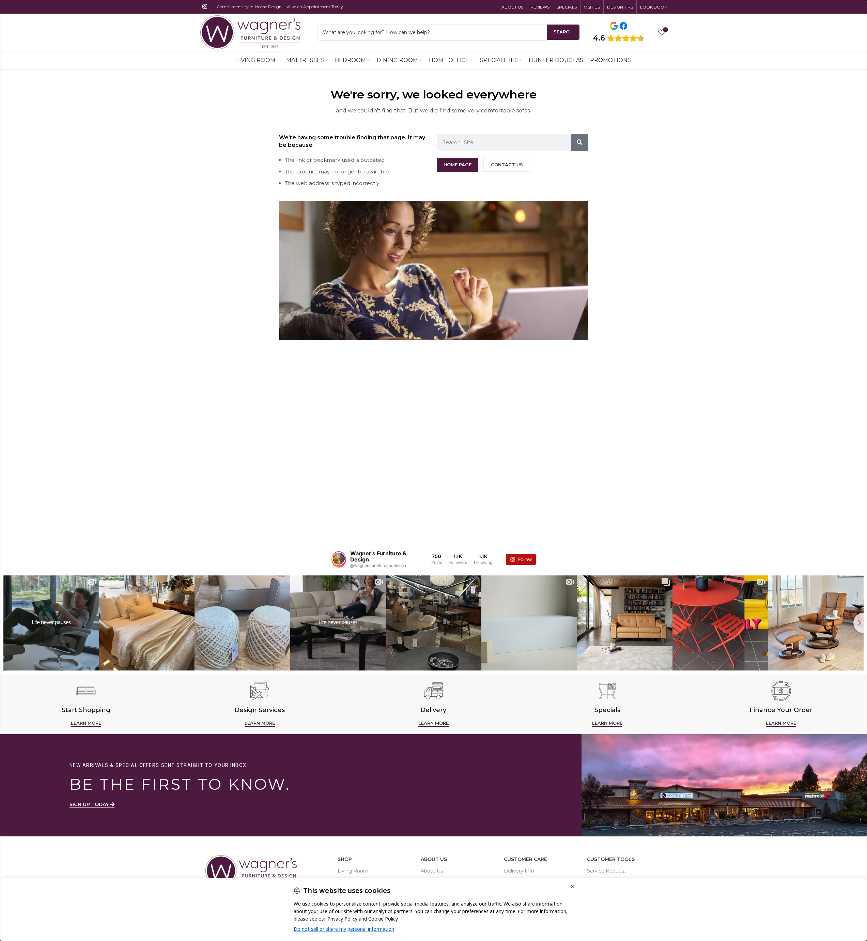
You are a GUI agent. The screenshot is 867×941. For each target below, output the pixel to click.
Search (563, 31)
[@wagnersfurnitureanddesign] (339, 559)
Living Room (353, 871)
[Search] (579, 142)
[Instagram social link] (205, 6)
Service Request (606, 871)
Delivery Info (519, 871)
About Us (434, 859)
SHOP (345, 859)
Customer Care (525, 859)
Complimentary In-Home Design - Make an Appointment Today (280, 6)
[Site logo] (250, 32)
